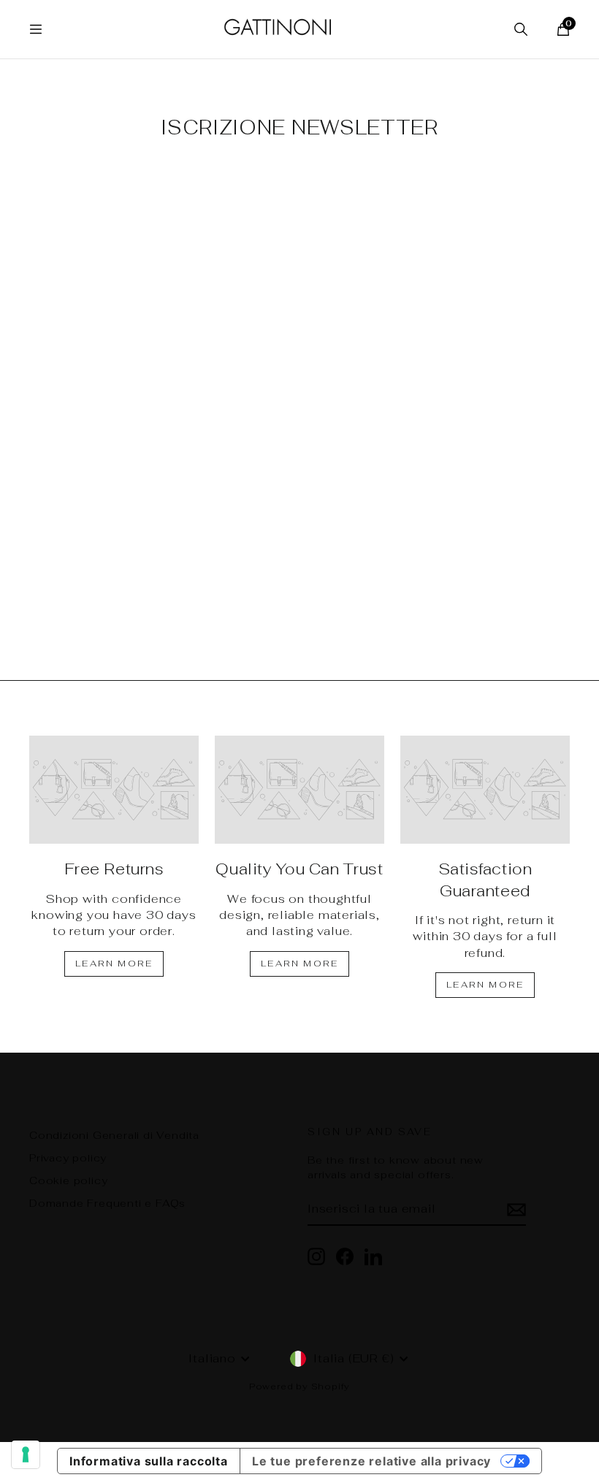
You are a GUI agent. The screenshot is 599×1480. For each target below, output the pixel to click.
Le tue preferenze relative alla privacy (371, 1461)
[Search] (521, 29)
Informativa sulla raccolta (148, 1461)
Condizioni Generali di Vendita (114, 1135)
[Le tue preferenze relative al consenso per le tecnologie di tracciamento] (25, 1454)
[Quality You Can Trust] (299, 790)
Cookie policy (68, 1180)
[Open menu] (36, 29)
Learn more (114, 963)
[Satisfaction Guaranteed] (485, 790)
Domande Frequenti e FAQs (107, 1203)
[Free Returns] (114, 790)
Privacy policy (68, 1157)
